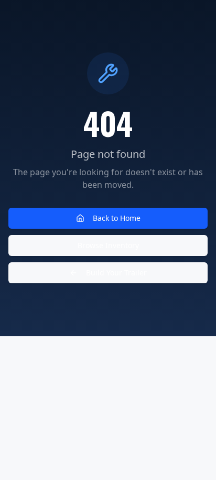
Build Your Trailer (116, 273)
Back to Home (117, 218)
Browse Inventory (108, 245)
